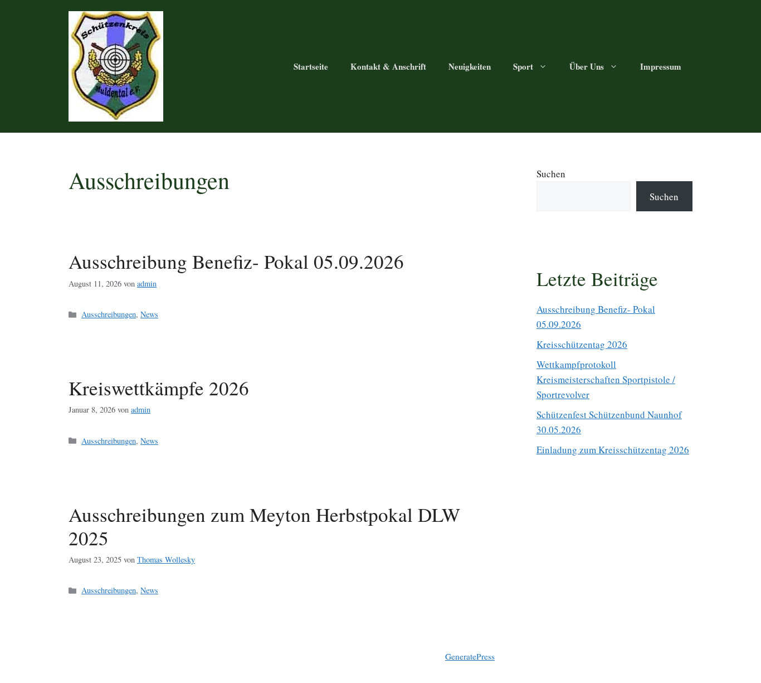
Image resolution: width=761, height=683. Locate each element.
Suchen (550, 173)
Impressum (660, 66)
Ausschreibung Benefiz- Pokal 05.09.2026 (236, 261)
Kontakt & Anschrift (388, 66)
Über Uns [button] (586, 66)
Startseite (311, 66)
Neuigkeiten (469, 66)
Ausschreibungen (108, 314)
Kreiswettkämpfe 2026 (159, 388)
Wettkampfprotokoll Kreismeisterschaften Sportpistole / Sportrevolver (605, 379)
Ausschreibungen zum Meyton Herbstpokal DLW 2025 (264, 526)
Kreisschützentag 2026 (581, 344)
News (149, 314)
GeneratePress (470, 656)
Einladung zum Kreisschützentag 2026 (612, 449)
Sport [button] (523, 66)
